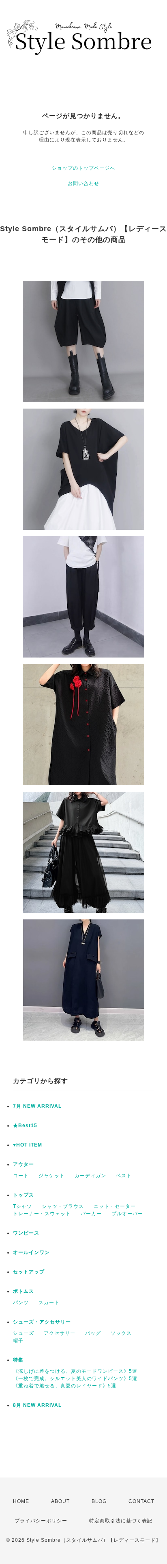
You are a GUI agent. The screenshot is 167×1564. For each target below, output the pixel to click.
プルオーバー (127, 1213)
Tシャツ (22, 1206)
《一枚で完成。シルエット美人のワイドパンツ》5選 (75, 1378)
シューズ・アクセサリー (42, 1322)
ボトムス (23, 1291)
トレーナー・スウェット (42, 1213)
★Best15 (25, 1125)
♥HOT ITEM (27, 1145)
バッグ (93, 1333)
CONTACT (141, 1501)
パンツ (21, 1302)
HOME (21, 1501)
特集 (18, 1360)
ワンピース (26, 1233)
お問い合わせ (83, 183)
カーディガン (90, 1175)
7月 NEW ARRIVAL (37, 1106)
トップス (23, 1195)
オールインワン (31, 1252)
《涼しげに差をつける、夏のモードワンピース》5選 (75, 1371)
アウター (23, 1164)
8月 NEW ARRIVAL (37, 1405)
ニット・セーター (115, 1206)
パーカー (91, 1213)
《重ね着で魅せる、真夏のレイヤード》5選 (64, 1386)
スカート (49, 1302)
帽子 (18, 1340)
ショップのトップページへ (83, 168)
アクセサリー (59, 1333)
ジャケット (52, 1175)
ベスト (124, 1175)
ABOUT (60, 1501)
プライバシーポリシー (41, 1521)
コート (21, 1175)
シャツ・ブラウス (63, 1206)
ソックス (121, 1333)
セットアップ (29, 1272)
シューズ (23, 1333)
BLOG (99, 1501)
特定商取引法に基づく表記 (120, 1521)
